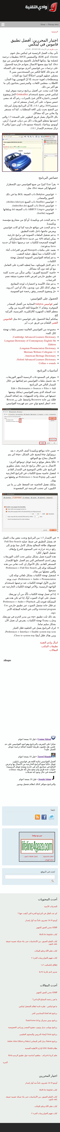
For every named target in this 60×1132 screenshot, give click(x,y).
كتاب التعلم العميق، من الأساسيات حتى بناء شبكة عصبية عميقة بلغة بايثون (31, 942)
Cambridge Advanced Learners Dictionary (34, 336)
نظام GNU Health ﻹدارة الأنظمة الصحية (41, 1048)
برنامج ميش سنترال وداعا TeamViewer (41, 1020)
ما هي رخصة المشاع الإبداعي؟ (45, 999)
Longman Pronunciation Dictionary (38, 348)
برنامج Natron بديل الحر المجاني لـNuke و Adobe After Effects (32, 1041)
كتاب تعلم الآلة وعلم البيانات (45, 951)
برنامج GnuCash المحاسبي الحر (44, 1013)
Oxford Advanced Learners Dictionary (36, 359)
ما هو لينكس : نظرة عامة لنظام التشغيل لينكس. (37, 1006)
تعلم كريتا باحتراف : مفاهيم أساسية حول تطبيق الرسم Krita (32, 1055)
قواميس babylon (43, 303)
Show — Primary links (50, 24)
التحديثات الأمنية (50, 906)
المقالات (53, 650)
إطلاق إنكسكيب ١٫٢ (49, 965)
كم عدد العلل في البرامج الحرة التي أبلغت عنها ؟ (37, 913)
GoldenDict (22, 94)
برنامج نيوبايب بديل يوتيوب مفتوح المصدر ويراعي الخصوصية (32, 1027)
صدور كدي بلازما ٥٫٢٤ (48, 972)
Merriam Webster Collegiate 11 (40, 351)
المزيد (5, 1062)
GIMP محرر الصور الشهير (46, 927)
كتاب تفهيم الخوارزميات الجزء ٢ (44, 958)
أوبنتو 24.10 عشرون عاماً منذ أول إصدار (41, 920)
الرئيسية (54, 31)
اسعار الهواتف (49, 860)
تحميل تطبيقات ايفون (31, 856)
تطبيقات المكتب (49, 646)
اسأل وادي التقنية (49, 642)
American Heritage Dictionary (40, 355)
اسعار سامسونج (48, 856)
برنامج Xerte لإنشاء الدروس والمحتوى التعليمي (38, 1034)
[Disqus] (29, 697)
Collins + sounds (47, 363)
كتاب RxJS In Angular (48, 934)
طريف (51, 49)
